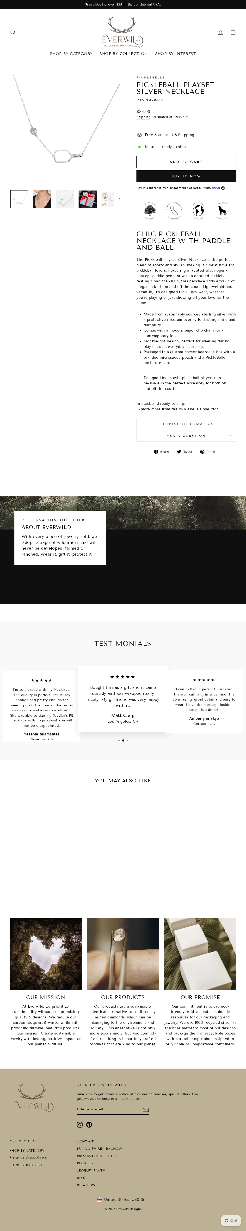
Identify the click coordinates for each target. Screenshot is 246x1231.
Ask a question (186, 435)
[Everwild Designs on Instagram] (80, 1125)
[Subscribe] (146, 1109)
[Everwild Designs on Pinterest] (89, 1125)
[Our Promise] (200, 954)
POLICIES (85, 1163)
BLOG (82, 1178)
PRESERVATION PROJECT (98, 1156)
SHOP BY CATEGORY (71, 53)
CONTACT (85, 1141)
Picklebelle (150, 77)
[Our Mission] (46, 954)
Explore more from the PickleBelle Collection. (178, 409)
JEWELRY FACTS (91, 1170)
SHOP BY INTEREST (175, 53)
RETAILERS (86, 1185)
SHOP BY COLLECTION (123, 53)
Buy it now (187, 176)
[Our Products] (123, 954)
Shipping (143, 117)
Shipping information (186, 424)
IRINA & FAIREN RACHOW (99, 1149)
